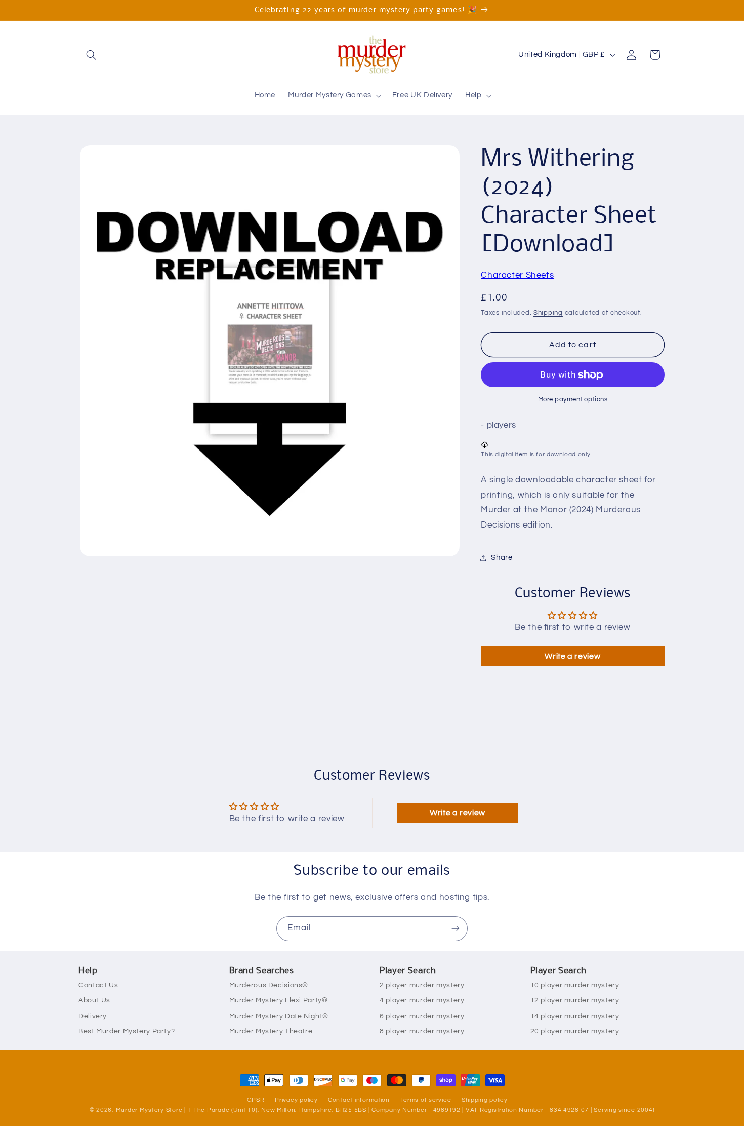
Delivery (92, 1016)
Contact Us (98, 985)
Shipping (548, 313)
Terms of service (425, 1100)
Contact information (359, 1100)
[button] (91, 54)
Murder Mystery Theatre (271, 1031)
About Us (94, 1000)
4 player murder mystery (422, 1000)
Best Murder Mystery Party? (126, 1031)
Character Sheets (517, 275)
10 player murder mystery (574, 985)
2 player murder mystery (422, 985)
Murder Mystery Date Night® (278, 1016)
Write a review (572, 656)
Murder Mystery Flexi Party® (278, 1000)
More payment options (573, 400)
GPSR (256, 1100)
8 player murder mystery (422, 1031)
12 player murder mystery (574, 1000)
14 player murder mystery (574, 1016)
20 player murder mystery (574, 1031)
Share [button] (501, 557)
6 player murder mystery (422, 1016)
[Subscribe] (455, 928)
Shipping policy (485, 1100)
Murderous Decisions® (269, 985)
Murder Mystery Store (149, 1110)
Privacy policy (296, 1100)
